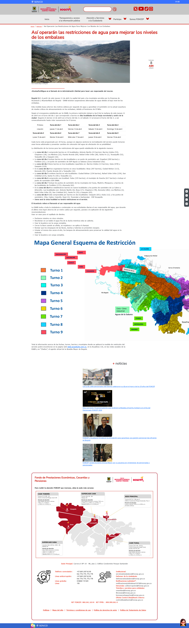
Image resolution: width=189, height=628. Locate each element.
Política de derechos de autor (105, 610)
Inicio (47, 19)
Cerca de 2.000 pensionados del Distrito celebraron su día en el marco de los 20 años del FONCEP (119, 386)
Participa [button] (117, 19)
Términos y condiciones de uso (78, 610)
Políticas (46, 610)
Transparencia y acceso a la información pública (69, 19)
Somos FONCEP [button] (137, 19)
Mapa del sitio (57, 610)
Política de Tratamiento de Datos (133, 610)
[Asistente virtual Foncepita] (183, 622)
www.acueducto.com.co (77, 347)
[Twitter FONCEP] (135, 8)
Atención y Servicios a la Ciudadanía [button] (95, 19)
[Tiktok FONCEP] (146, 8)
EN (176, 2)
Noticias (39, 26)
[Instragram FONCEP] (151, 8)
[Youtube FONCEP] (141, 8)
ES (179, 2)
